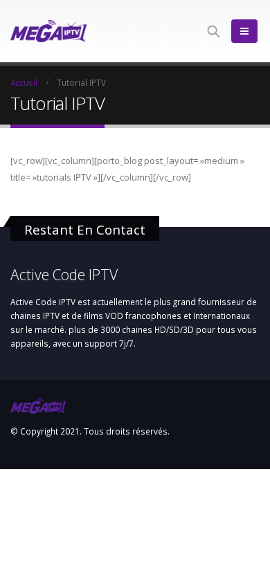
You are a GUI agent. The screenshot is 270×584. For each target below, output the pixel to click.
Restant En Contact (84, 229)
